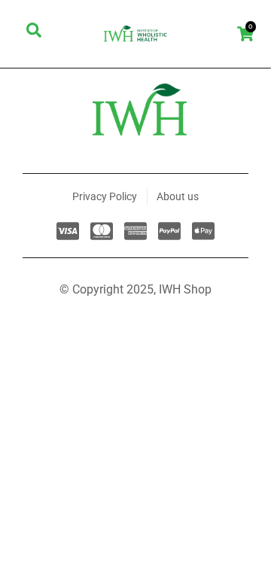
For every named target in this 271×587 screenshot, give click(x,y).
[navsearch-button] (34, 34)
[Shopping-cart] (245, 33)
